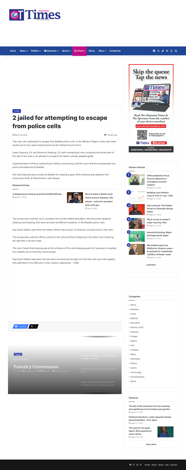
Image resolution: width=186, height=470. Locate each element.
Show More (151, 444)
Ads (167, 465)
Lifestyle (134, 350)
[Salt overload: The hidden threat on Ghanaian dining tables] (137, 209)
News (22, 50)
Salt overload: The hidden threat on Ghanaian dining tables (160, 208)
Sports (65, 50)
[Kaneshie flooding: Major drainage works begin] (137, 236)
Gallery (133, 341)
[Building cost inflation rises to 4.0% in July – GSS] (137, 196)
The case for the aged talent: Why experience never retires (140, 431)
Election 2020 (136, 327)
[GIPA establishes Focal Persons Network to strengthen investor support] (137, 179)
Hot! (132, 345)
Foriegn (133, 336)
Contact (173, 465)
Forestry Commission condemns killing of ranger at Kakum (44, 366)
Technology (135, 372)
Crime (79, 50)
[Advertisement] (122, 23)
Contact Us (115, 50)
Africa (92, 50)
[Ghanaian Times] (35, 14)
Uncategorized (137, 377)
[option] (65, 365)
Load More (151, 265)
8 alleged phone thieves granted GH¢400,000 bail (37, 194)
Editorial (134, 318)
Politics (35, 50)
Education (135, 323)
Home (13, 50)
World (133, 381)
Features (134, 332)
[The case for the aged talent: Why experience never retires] (166, 431)
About (154, 465)
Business (51, 50)
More (101, 50)
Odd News (135, 359)
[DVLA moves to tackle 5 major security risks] (137, 223)
